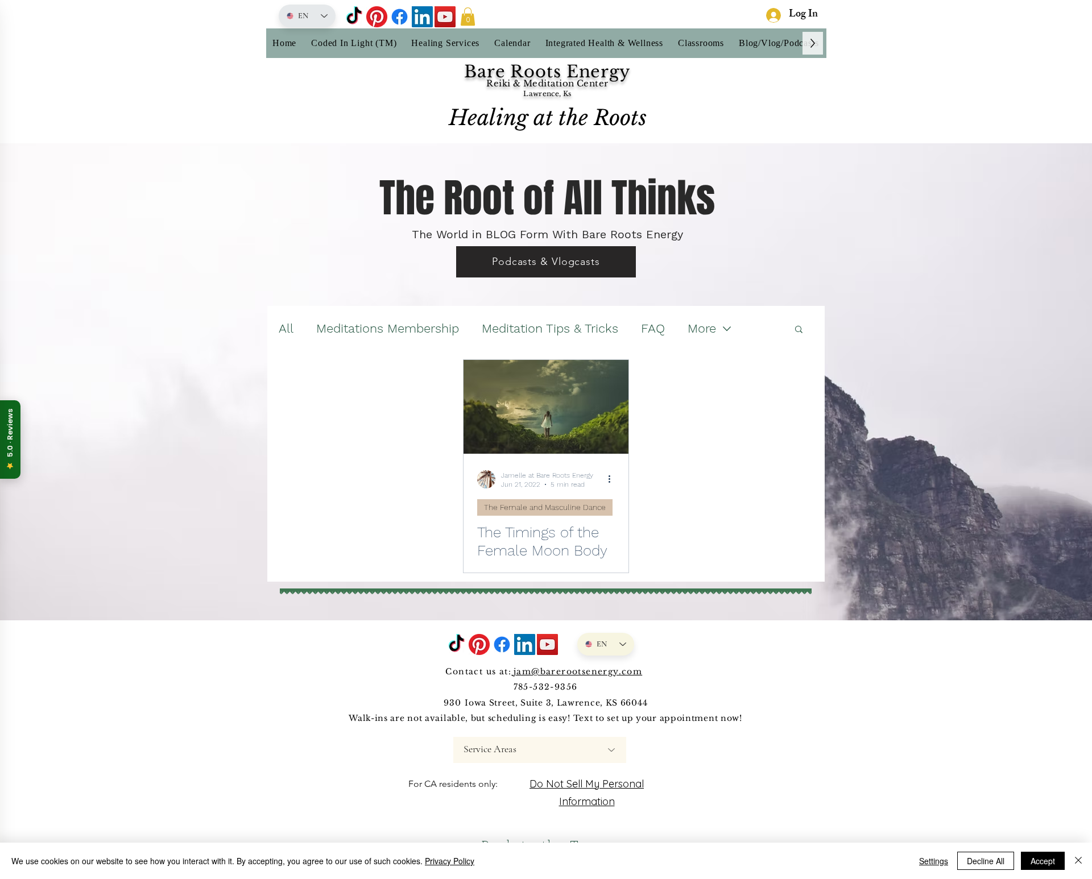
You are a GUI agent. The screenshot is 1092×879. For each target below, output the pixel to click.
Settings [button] (933, 860)
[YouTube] (445, 16)
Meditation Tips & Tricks (550, 328)
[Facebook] (399, 16)
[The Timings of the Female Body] (546, 407)
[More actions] (613, 479)
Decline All (985, 860)
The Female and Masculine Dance (545, 507)
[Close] (1078, 861)
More (702, 328)
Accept (1043, 860)
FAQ (653, 328)
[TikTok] (354, 16)
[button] (467, 16)
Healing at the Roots (548, 118)
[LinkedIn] (422, 16)
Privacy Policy (449, 860)
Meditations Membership (387, 328)
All (286, 328)
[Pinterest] (376, 16)
